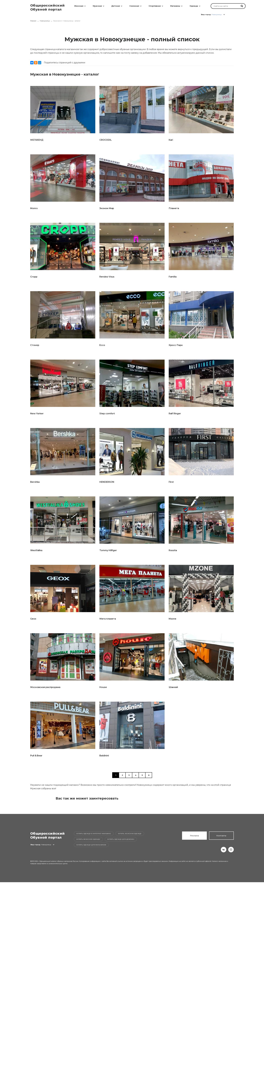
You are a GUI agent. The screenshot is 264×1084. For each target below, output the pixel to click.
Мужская (97, 6)
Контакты (221, 835)
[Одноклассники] (35, 62)
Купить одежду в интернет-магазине (93, 833)
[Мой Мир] (39, 62)
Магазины (175, 6)
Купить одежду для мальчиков (91, 845)
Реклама (194, 835)
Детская (115, 6)
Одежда (194, 6)
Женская (78, 6)
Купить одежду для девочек (120, 839)
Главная (33, 21)
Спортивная (155, 6)
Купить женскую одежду (130, 833)
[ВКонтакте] (32, 62)
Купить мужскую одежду (88, 839)
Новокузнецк (45, 21)
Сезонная (134, 6)
